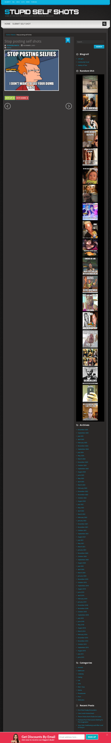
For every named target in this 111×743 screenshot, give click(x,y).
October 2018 (82, 612)
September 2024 (83, 449)
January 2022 (82, 521)
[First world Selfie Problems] (90, 157)
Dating (80, 677)
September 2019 (83, 586)
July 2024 (80, 452)
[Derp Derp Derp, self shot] (90, 339)
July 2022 (80, 504)
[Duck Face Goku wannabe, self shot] (90, 230)
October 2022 (82, 498)
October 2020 (82, 556)
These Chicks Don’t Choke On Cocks (89, 717)
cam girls (81, 59)
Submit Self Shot (21, 23)
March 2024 (81, 459)
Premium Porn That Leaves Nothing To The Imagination (90, 721)
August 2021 (82, 537)
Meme (28, 2)
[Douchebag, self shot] (90, 102)
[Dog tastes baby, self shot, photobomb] (90, 175)
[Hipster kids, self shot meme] (90, 211)
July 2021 (80, 540)
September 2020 (83, 560)
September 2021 (83, 534)
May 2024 (81, 456)
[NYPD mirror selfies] (90, 84)
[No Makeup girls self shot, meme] (90, 266)
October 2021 (82, 530)
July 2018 (80, 618)
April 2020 (81, 569)
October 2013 (82, 644)
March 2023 (81, 485)
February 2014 (82, 634)
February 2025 (82, 443)
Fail (13, 2)
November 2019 (83, 579)
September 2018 (83, 615)
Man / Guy (81, 687)
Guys (22, 2)
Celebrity (8, 2)
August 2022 (82, 501)
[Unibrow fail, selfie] (90, 412)
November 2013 (83, 641)
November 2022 (83, 495)
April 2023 (81, 482)
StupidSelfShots (13, 45)
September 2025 (83, 433)
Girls (18, 2)
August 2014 (82, 628)
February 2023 (82, 488)
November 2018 (83, 608)
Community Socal (83, 62)
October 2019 (82, 582)
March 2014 (81, 631)
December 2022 (83, 491)
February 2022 (82, 517)
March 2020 (81, 573)
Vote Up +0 (9, 98)
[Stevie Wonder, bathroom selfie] (90, 138)
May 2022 (81, 508)
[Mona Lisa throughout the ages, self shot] (90, 357)
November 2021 (83, 527)
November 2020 (83, 553)
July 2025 (80, 436)
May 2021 (81, 543)
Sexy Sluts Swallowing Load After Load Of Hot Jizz (90, 726)
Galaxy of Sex (82, 65)
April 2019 (81, 595)
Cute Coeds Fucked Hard (86, 713)
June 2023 (81, 475)
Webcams (81, 700)
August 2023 (82, 472)
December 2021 (83, 524)
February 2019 (82, 599)
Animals (80, 667)
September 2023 (83, 469)
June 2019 (81, 592)
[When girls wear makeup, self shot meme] (90, 193)
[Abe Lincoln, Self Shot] (90, 375)
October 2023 (82, 465)
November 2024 (83, 446)
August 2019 (82, 589)
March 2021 (81, 547)
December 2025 (83, 430)
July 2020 (80, 566)
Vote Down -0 (22, 98)
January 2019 (82, 602)
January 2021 (82, 550)
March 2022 (81, 514)
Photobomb (82, 693)
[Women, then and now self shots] (90, 321)
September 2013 (83, 647)
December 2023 (83, 462)
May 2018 (81, 625)
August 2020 (82, 563)
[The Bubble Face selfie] (90, 248)
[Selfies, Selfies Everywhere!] (90, 284)
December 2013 (83, 638)
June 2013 (81, 657)
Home (7, 23)
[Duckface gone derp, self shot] (90, 120)
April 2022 (81, 511)
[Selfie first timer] (90, 393)
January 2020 (82, 576)
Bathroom (81, 671)
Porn (79, 697)
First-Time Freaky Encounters (87, 710)
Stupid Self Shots (42, 11)
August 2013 (82, 651)
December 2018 (83, 605)
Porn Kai (34, 2)
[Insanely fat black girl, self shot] (90, 302)
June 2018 (81, 621)
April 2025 (81, 439)
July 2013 (80, 654)
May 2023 (81, 478)
